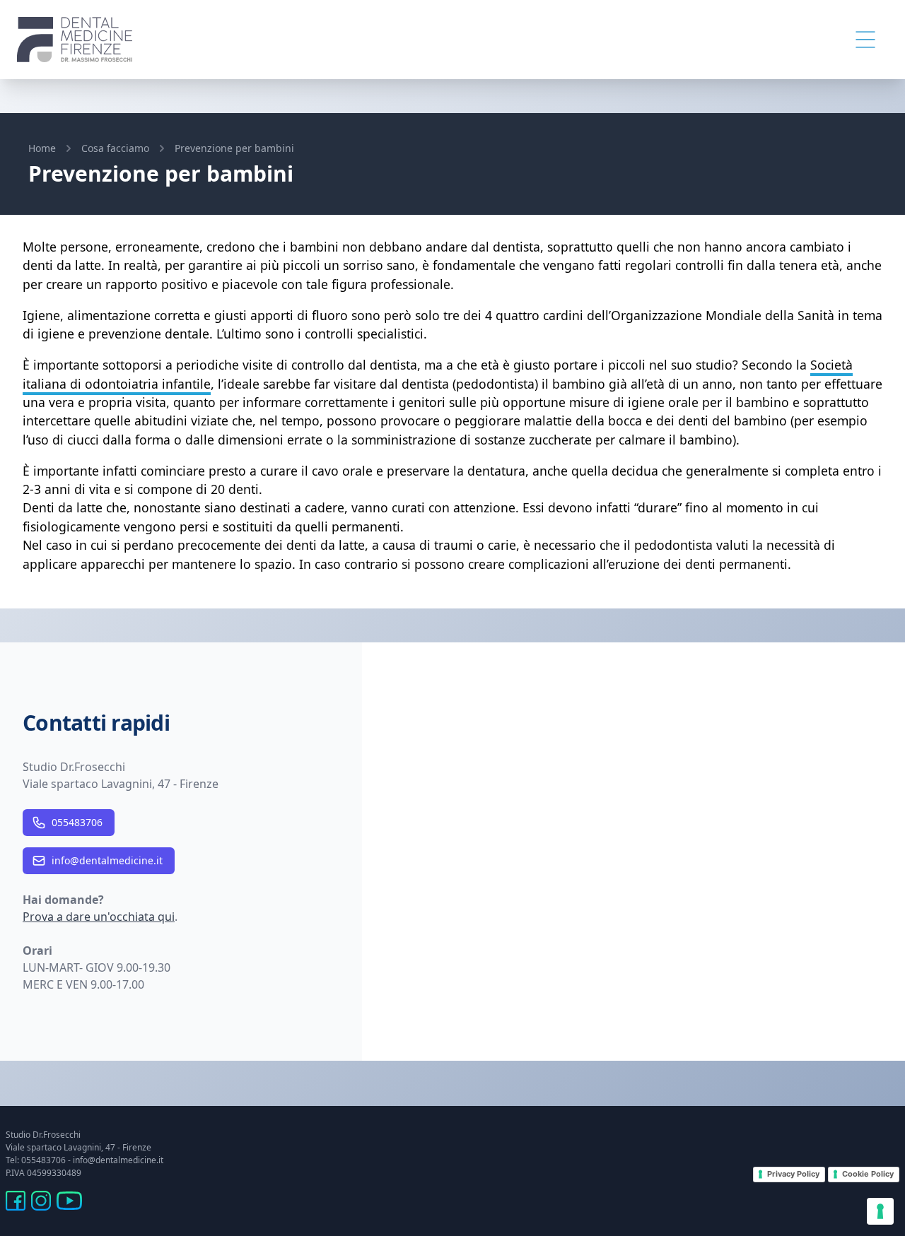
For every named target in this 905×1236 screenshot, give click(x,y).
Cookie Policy (868, 1174)
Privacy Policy (793, 1174)
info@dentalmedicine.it (107, 860)
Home (42, 148)
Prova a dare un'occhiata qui (99, 916)
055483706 (77, 822)
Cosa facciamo (115, 148)
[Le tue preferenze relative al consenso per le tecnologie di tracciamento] (880, 1211)
